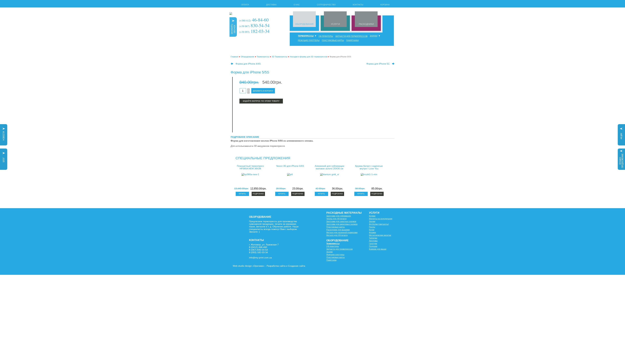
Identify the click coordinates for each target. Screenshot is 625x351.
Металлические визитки (380, 235)
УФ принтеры (326, 36)
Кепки (371, 230)
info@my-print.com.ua (260, 257)
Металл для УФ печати (337, 235)
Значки (373, 36)
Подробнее (258, 194)
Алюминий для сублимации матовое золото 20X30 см (329, 167)
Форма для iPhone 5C (378, 63)
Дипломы (373, 241)
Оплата (245, 5)
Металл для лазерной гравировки (342, 232)
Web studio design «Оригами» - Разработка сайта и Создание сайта (269, 266)
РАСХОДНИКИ (366, 24)
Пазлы (372, 227)
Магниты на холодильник (380, 219)
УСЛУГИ (335, 24)
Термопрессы (306, 36)
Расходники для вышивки (338, 230)
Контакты (358, 5)
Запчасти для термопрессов (351, 36)
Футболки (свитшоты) (379, 224)
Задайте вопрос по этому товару (261, 101)
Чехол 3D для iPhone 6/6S (290, 166)
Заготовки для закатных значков (341, 221)
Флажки (372, 232)
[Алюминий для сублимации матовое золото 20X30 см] (329, 174)
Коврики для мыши (377, 249)
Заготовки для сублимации (338, 216)
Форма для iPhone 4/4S (248, 63)
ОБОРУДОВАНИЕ (304, 24)
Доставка (271, 5)
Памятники (352, 40)
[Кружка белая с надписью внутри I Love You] (369, 174)
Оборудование (247, 57)
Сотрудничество (326, 5)
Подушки (373, 246)
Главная (234, 57)
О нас (297, 5)
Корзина (385, 5)
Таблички (373, 238)
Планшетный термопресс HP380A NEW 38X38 (250, 167)
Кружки (372, 216)
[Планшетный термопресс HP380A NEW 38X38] (250, 174)
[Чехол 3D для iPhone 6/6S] (290, 174)
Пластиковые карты (333, 40)
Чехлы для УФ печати (336, 219)
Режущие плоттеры (308, 40)
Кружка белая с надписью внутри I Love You (369, 167)
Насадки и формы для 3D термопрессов (308, 57)
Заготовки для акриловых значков (341, 224)
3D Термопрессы (279, 57)
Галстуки (373, 243)
